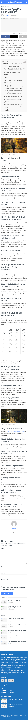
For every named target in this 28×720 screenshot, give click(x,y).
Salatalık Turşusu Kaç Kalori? (15, 704)
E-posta (3, 573)
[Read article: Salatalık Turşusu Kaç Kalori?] (4, 706)
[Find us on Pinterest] (12, 680)
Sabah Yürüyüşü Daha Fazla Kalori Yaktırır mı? (14, 76)
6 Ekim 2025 (11, 626)
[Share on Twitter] (14, 36)
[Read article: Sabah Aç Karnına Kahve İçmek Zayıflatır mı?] (4, 608)
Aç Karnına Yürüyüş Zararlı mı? (13, 79)
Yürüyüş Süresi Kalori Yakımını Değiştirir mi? (15, 68)
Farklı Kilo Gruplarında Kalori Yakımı (12, 88)
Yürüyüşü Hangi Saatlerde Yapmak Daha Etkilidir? (14, 109)
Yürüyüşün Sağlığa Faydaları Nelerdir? (13, 90)
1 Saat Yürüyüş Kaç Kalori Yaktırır (15, 432)
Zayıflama (22, 688)
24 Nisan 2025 (11, 609)
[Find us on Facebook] (2, 680)
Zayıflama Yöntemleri (14, 2)
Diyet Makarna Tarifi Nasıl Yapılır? (17, 625)
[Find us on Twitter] (6, 680)
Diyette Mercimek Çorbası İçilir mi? (17, 630)
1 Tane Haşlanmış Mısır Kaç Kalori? (17, 641)
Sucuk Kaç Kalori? (12, 636)
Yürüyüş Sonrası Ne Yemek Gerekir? (13, 104)
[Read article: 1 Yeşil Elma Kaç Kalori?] (4, 602)
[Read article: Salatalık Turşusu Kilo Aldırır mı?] (4, 701)
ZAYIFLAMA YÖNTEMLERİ (9, 715)
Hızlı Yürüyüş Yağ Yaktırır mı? (12, 102)
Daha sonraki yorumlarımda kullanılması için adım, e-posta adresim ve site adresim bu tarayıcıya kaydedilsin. (14, 587)
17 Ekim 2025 (11, 637)
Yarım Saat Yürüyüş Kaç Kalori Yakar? (16, 619)
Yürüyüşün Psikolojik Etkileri (11, 92)
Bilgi (2, 688)
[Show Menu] (1, 2)
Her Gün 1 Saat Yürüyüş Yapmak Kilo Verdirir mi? (13, 100)
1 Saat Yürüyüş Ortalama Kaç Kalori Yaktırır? (13, 97)
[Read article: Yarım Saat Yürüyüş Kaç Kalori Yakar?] (4, 620)
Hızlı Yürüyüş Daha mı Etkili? (13, 66)
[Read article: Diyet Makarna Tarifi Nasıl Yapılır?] (4, 626)
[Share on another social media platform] (23, 36)
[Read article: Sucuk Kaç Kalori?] (4, 637)
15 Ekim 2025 (14, 15)
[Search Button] (26, 2)
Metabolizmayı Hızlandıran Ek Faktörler (15, 86)
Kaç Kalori (7, 6)
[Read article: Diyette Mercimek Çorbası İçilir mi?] (4, 632)
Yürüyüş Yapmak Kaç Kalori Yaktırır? (12, 63)
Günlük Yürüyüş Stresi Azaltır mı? (14, 93)
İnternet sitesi (4, 579)
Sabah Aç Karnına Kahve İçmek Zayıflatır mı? (16, 607)
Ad (2, 566)
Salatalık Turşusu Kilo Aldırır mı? (16, 699)
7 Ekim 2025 (11, 602)
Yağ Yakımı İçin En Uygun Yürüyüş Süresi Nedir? (14, 106)
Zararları (12, 692)
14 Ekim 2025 (11, 643)
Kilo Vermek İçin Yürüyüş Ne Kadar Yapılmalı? (12, 73)
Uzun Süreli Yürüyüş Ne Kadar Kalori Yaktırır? (14, 70)
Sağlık (11, 690)
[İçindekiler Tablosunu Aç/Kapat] (23, 61)
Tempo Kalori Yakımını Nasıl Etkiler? (13, 65)
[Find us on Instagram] (9, 680)
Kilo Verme (13, 688)
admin (7, 15)
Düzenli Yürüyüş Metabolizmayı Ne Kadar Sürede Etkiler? (14, 84)
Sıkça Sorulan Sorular (8, 95)
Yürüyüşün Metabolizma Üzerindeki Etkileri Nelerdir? (12, 81)
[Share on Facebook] (5, 36)
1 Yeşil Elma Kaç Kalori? (14, 601)
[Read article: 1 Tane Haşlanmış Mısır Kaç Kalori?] (4, 643)
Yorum (3, 548)
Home (2, 6)
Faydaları (3, 690)
